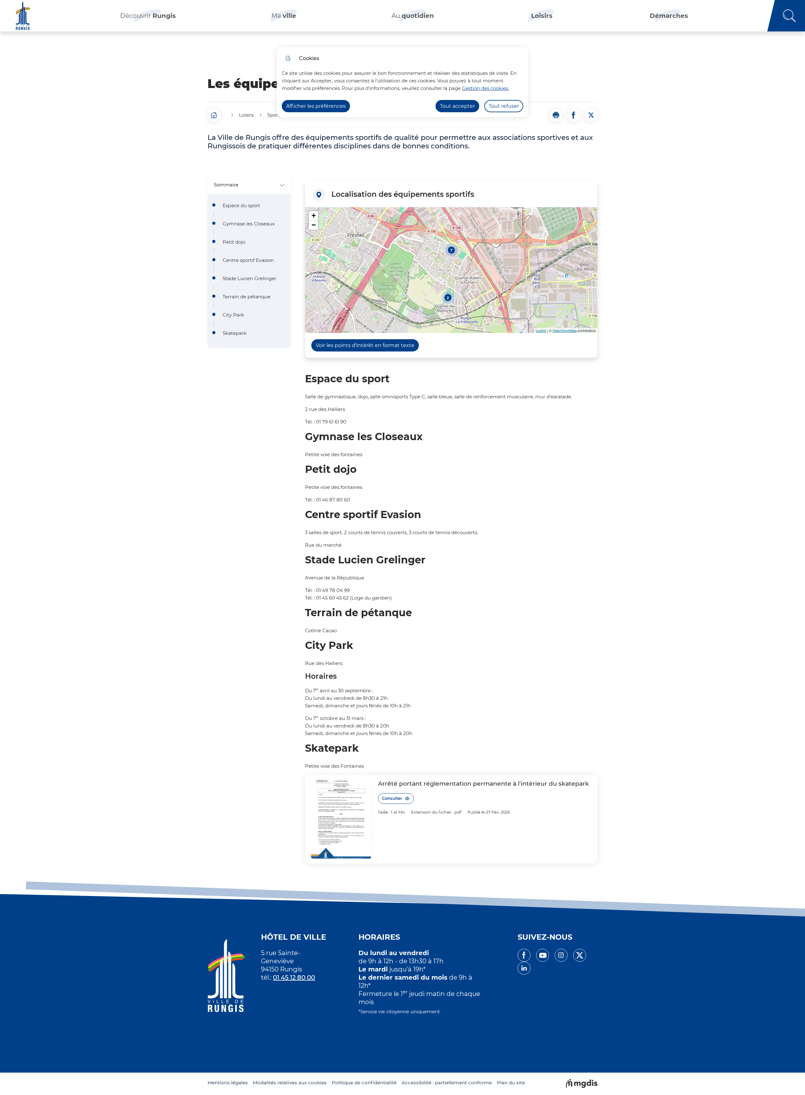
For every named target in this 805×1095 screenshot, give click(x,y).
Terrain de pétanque (246, 297)
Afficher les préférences (316, 106)
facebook (524, 955)
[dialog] (402, 82)
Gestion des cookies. (485, 88)
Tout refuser (504, 106)
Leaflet (541, 330)
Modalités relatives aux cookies (290, 1083)
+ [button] (314, 215)
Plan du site (511, 1083)
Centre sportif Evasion (248, 260)
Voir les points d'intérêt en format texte (365, 345)
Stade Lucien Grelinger (249, 278)
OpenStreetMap (564, 330)
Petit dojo (234, 242)
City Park (233, 315)
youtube (542, 955)
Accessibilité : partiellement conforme (447, 1083)
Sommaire (226, 185)
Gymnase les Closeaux (249, 224)
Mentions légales (228, 1083)
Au (412, 16)
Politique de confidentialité (364, 1083)
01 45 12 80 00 (294, 977)
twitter (579, 955)
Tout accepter (457, 106)
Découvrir (148, 16)
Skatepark (235, 333)
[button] (556, 115)
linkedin (524, 968)
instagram (561, 955)
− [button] (314, 225)
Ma (283, 16)
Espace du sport (241, 205)
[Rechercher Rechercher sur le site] (786, 15)
